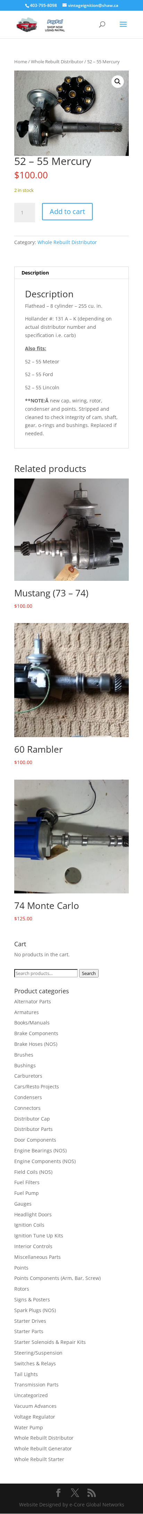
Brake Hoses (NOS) (35, 1044)
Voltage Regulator (34, 1416)
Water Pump (28, 1427)
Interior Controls (33, 1246)
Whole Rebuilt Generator (43, 1448)
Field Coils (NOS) (33, 1172)
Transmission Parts (36, 1384)
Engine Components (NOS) (45, 1161)
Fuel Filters (27, 1182)
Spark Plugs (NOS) (35, 1310)
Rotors (21, 1288)
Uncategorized (31, 1395)
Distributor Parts (33, 1129)
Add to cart (67, 211)
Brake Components (36, 1033)
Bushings (25, 1065)
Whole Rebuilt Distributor (57, 61)
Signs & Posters (32, 1299)
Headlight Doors (33, 1214)
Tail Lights (26, 1374)
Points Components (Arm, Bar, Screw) (57, 1278)
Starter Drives (30, 1321)
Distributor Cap (32, 1118)
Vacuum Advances (35, 1406)
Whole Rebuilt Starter (39, 1459)
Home (20, 61)
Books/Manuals (32, 1022)
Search (89, 973)
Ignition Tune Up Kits (38, 1235)
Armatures (26, 1012)
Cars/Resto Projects (36, 1086)
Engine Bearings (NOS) (40, 1150)
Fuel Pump (26, 1193)
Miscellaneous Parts (37, 1257)
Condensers (28, 1097)
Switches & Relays (35, 1363)
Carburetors (28, 1075)
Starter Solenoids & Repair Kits (50, 1342)
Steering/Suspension (38, 1352)
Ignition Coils (29, 1225)
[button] (117, 81)
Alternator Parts (32, 1001)
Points (21, 1267)
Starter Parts (28, 1331)
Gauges (23, 1203)
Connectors (27, 1108)
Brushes (23, 1054)
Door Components (35, 1139)
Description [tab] (35, 272)
